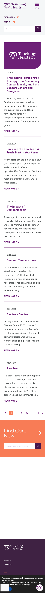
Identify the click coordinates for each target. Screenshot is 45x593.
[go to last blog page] (43, 413)
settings (27, 585)
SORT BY (7, 22)
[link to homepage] (15, 5)
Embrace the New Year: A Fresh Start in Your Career (23, 150)
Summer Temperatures (21, 260)
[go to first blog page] (6, 413)
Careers (8, 564)
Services (8, 560)
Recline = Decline (17, 314)
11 (37, 413)
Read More (10, 131)
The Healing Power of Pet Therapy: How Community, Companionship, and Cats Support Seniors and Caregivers (23, 84)
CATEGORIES (9, 17)
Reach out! (14, 368)
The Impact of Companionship (16, 208)
